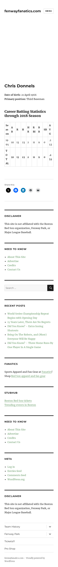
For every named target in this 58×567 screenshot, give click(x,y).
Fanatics (47, 371)
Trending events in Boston (20, 404)
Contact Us (13, 269)
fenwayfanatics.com (22, 11)
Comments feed (16, 475)
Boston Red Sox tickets (18, 400)
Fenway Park (12, 534)
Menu (48, 11)
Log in (11, 466)
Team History (12, 526)
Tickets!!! (9, 541)
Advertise (13, 261)
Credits (11, 265)
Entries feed (14, 470)
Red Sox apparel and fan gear (28, 376)
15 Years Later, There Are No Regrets (28, 322)
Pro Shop (9, 548)
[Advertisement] (29, 52)
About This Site (16, 256)
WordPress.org (16, 479)
